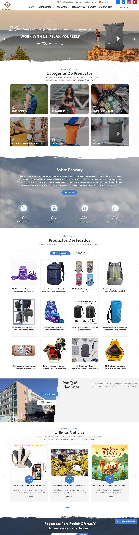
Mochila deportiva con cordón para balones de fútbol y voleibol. (115, 290)
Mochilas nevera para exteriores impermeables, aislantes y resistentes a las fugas (24, 367)
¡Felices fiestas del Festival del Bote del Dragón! (110, 485)
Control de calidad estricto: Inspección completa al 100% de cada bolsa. (69, 485)
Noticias (92, 7)
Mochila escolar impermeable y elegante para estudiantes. (54, 328)
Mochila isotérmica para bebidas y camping (84, 290)
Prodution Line (76, 415)
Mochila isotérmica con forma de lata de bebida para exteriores (115, 328)
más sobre (69, 192)
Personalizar (78, 7)
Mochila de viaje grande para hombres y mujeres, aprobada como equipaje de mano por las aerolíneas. (29, 485)
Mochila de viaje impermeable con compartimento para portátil (24, 328)
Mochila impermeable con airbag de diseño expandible (85, 328)
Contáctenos (105, 7)
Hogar (31, 7)
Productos (62, 7)
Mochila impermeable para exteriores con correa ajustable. (115, 367)
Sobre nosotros (44, 7)
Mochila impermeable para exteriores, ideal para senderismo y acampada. (84, 367)
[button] (67, 58)
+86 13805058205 (66, 2)
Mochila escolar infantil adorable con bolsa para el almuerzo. (24, 290)
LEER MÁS (29, 497)
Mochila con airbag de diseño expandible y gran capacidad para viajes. (54, 290)
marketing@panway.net (88, 2)
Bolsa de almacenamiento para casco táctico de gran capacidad (54, 367)
